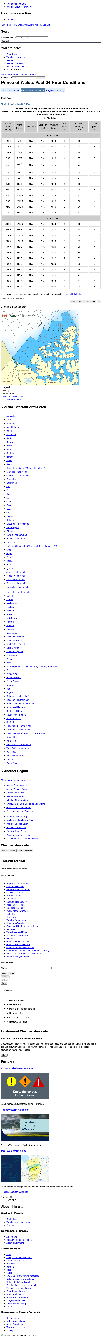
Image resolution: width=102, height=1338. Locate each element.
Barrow (9, 441)
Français (10, 19)
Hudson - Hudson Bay (16, 816)
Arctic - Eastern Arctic (16, 785)
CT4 (8, 486)
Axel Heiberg (12, 427)
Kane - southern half (15, 583)
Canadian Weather (15, 886)
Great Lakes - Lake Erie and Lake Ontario (25, 803)
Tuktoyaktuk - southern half (19, 729)
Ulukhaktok (11, 736)
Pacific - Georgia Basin (17, 823)
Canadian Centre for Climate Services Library (27, 950)
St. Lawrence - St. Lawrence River (22, 838)
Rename (5, 977)
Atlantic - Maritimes (15, 796)
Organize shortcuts (25, 851)
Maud (9, 614)
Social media (12, 1318)
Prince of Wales (13, 677)
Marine (9, 60)
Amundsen (11, 423)
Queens (10, 684)
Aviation (10, 938)
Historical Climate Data (17, 935)
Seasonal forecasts (15, 904)
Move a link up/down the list (22, 1008)
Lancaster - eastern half (17, 586)
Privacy (9, 1330)
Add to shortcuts (8, 851)
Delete (4, 980)
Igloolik (9, 568)
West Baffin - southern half (18, 748)
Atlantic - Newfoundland (17, 800)
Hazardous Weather (15, 923)
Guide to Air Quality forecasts (20, 947)
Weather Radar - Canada (18, 889)
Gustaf (9, 557)
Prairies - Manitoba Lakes (18, 834)
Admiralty (10, 415)
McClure (10, 621)
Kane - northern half (15, 579)
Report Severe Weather (17, 883)
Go (41, 78)
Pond (8, 670)
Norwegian (11, 655)
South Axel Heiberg (15, 707)
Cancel (11, 974)
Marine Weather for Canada (14, 779)
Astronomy (11, 929)
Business (10, 1263)
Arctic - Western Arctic (16, 66)
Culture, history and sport (18, 1281)
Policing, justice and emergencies (22, 1285)
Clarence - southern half (17, 475)
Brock (9, 460)
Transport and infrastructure (19, 1288)
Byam (9, 464)
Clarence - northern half (17, 471)
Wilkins (9, 759)
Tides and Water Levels (14, 396)
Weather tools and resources (19, 1222)
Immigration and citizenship (19, 1257)
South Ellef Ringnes (15, 710)
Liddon (9, 599)
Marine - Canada (14, 895)
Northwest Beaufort (15, 636)
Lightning (10, 913)
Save (4, 974)
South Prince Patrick (16, 714)
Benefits (10, 1266)
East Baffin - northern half (18, 523)
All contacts (11, 1236)
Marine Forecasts (14, 63)
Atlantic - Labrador (15, 792)
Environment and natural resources (22, 1275)
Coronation (11, 482)
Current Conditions (10, 90)
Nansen (10, 629)
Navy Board (12, 632)
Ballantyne (11, 434)
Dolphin (10, 519)
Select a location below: (13, 298)
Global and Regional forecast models (23, 926)
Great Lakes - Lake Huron (18, 807)
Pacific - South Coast (16, 831)
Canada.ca (11, 54)
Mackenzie (11, 603)
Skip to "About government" (19, 6)
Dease (9, 516)
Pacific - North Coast (16, 827)
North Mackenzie (14, 640)
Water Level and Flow (16, 932)
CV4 (8, 493)
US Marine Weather (12, 399)
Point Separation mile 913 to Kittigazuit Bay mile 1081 (31, 666)
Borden (9, 456)
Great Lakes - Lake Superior (19, 811)
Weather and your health (17, 956)
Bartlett (9, 445)
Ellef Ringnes (12, 527)
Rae (8, 688)
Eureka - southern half (16, 538)
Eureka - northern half (16, 534)
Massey (10, 610)
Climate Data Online (73, 293)
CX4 (8, 512)
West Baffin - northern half (18, 744)
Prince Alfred (12, 673)
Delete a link (15, 1004)
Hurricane (11, 916)
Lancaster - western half (17, 592)
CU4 (8, 490)
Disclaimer (52, 118)
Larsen (9, 595)
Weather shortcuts (28, 74)
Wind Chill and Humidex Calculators (23, 953)
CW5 (8, 508)
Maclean (10, 606)
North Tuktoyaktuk (14, 651)
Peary (9, 658)
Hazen (9, 564)
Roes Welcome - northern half (20, 703)
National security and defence (20, 1278)
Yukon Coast (12, 762)
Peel (8, 662)
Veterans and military (16, 1303)
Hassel (9, 560)
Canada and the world (16, 1291)
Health (9, 1269)
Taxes (9, 1272)
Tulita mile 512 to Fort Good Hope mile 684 (26, 733)
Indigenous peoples (15, 1300)
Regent (9, 692)
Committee (11, 479)
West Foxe (11, 751)
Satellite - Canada (14, 892)
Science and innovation (17, 1297)
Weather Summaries (16, 920)
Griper (9, 553)
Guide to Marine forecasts (18, 944)
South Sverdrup (13, 718)
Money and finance (15, 1294)
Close (4, 1055)
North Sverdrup (13, 647)
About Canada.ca (14, 1324)
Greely (9, 549)
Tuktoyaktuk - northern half (18, 725)
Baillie (9, 430)
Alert (8, 419)
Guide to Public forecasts (18, 941)
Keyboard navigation (19, 1017)
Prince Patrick (13, 681)
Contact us (11, 1219)
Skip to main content (16, 3)
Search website (8, 37)
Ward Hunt (11, 740)
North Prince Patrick (15, 644)
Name (4, 968)
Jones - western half (15, 575)
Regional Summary (55, 90)
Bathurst (10, 449)
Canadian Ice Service (16, 901)
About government (15, 1242)
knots (20, 127)
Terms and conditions (16, 1327)
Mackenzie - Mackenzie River (20, 820)
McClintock (11, 618)
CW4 (8, 505)
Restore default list (18, 1021)
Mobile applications (15, 1321)
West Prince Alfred (15, 755)
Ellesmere (11, 531)
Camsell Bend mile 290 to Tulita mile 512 (25, 467)
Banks (9, 438)
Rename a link (16, 1013)
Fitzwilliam (11, 542)
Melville (10, 625)
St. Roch (10, 722)
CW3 (8, 501)
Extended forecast (14, 907)
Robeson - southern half (17, 699)
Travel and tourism (15, 1260)
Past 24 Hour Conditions (32, 90)
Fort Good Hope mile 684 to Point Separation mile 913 (31, 545)
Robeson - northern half (17, 696)
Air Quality (11, 898)
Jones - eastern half (15, 572)
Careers (10, 1225)
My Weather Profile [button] (10, 74)
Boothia (10, 453)
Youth (9, 1306)
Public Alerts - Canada (17, 910)
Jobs (8, 1254)
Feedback (14, 1191)
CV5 (8, 497)
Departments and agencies (19, 1239)
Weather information (15, 57)
